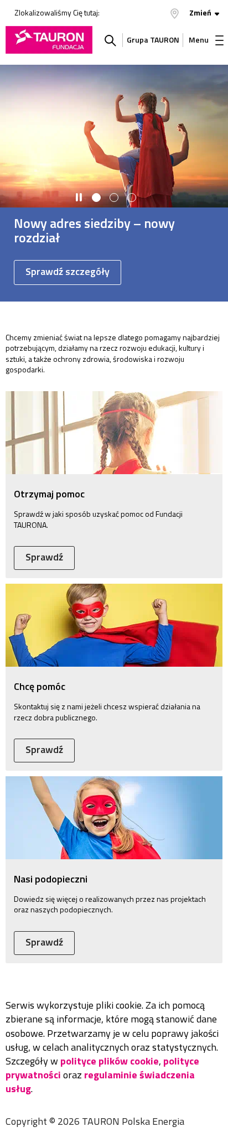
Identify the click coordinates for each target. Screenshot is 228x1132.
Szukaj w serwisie (110, 40)
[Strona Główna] (49, 40)
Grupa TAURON (153, 39)
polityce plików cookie (109, 1060)
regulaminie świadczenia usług (100, 1081)
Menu (199, 39)
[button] (96, 197)
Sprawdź (44, 556)
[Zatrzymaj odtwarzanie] (78, 197)
